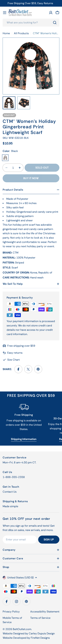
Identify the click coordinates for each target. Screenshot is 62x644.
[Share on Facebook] (18, 369)
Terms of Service (40, 618)
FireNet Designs (40, 638)
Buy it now (31, 178)
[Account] (51, 13)
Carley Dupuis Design (42, 633)
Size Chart (13, 359)
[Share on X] (28, 369)
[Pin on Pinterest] (38, 369)
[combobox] (31, 23)
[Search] (55, 23)
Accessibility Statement (44, 611)
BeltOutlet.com (22, 629)
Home (6, 33)
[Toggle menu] (5, 13)
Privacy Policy (11, 611)
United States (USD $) (20, 577)
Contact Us (10, 491)
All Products (21, 33)
